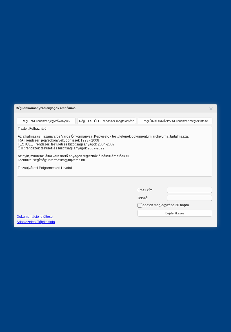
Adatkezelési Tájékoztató (36, 222)
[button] (174, 213)
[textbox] (189, 190)
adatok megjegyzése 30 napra (166, 205)
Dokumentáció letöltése (35, 217)
